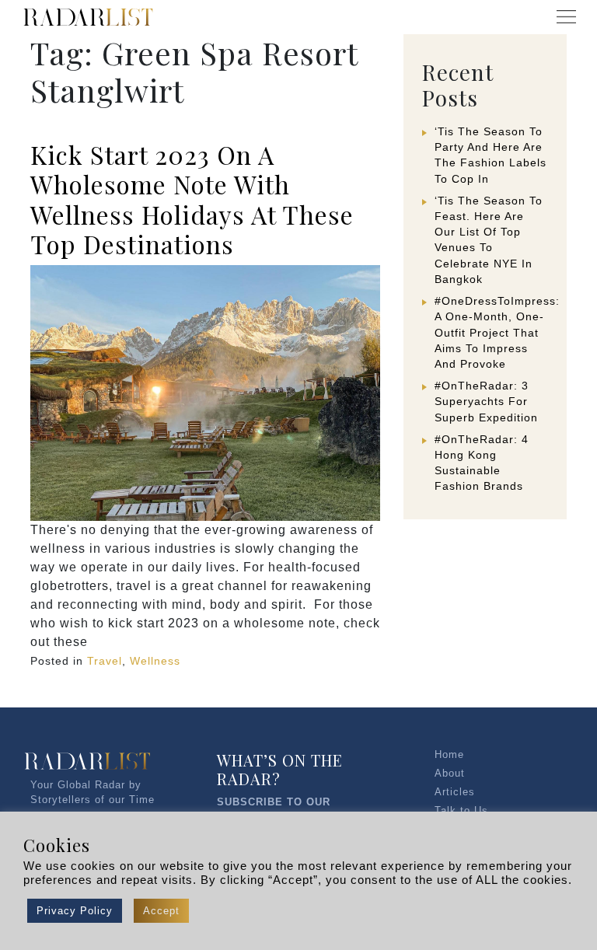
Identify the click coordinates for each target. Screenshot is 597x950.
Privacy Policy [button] (75, 911)
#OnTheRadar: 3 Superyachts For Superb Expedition (486, 401)
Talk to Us (461, 810)
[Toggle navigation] (565, 17)
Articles (455, 792)
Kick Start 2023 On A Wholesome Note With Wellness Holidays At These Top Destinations (192, 199)
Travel (104, 661)
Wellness (155, 661)
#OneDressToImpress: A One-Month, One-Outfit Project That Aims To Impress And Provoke (497, 332)
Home (449, 754)
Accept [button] (161, 911)
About (450, 773)
